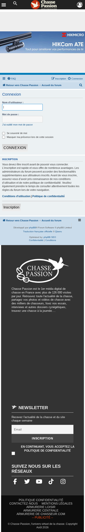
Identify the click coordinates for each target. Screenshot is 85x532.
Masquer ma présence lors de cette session (29, 137)
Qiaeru (58, 231)
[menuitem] (11, 78)
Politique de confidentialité (48, 196)
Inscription (11, 207)
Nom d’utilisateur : (13, 102)
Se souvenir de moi (16, 133)
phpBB (32, 227)
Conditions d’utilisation (16, 196)
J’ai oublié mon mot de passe (17, 124)
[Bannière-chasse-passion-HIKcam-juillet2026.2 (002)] (42, 42)
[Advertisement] (42, 356)
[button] (15, 3)
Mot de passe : (10, 114)
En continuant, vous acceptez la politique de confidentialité (47, 448)
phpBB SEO (50, 237)
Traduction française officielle (37, 231)
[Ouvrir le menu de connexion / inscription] (80, 5)
